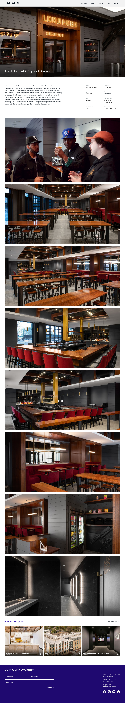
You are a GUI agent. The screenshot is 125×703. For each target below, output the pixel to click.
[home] (12, 3)
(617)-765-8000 (107, 685)
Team (101, 3)
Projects (84, 3)
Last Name (34, 676)
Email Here (9, 682)
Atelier (93, 3)
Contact (116, 3)
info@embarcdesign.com (109, 686)
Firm (108, 3)
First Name (9, 676)
